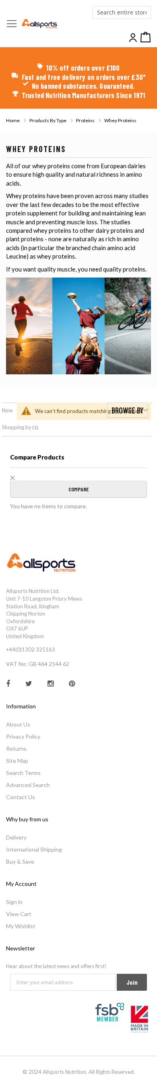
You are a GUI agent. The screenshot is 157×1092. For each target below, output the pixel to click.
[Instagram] (58, 678)
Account (133, 38)
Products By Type (48, 120)
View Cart (18, 913)
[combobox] (122, 12)
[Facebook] (15, 678)
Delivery (16, 837)
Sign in (14, 901)
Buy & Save (20, 861)
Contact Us (20, 796)
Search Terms (23, 772)
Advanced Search (28, 784)
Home (13, 120)
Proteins (85, 120)
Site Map (17, 760)
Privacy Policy (23, 736)
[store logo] (39, 23)
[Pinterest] (79, 678)
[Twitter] (36, 678)
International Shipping (34, 849)
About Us (18, 724)
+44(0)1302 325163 (30, 649)
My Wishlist (20, 926)
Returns (16, 748)
